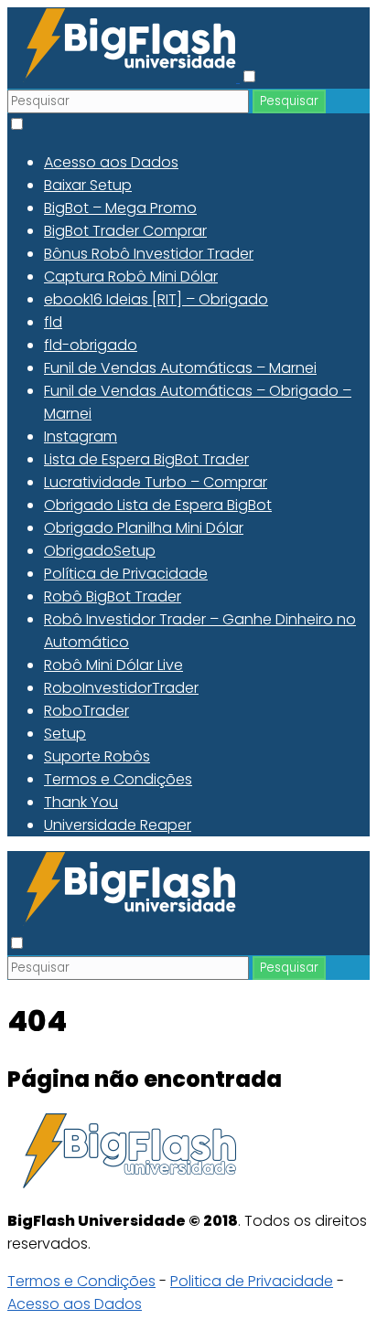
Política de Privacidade (126, 573)
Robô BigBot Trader (112, 596)
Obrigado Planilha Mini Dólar (143, 527)
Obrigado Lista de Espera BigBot (158, 505)
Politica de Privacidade (251, 1281)
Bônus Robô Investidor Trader (148, 253)
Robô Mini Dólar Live (113, 665)
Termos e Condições (118, 779)
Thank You (81, 802)
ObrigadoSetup (100, 550)
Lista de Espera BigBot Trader (146, 459)
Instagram (80, 436)
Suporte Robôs (97, 756)
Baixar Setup (88, 185)
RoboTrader (86, 710)
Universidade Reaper (117, 824)
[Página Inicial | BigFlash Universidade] (123, 77)
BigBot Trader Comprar (125, 230)
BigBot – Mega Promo (120, 207)
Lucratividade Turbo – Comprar (155, 482)
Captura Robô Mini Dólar (131, 276)
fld (53, 322)
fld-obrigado (90, 345)
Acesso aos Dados (111, 162)
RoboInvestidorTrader (121, 687)
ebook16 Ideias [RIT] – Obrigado (156, 299)
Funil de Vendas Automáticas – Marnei (180, 367)
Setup (65, 733)
